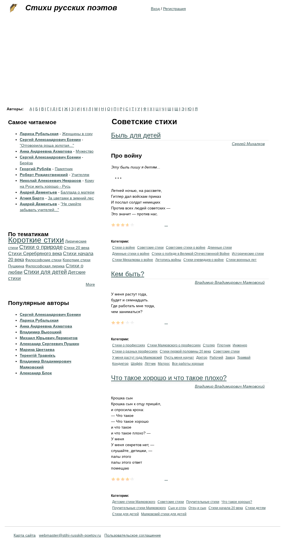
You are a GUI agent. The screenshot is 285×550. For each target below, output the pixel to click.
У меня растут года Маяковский (137, 358)
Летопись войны (168, 260)
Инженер (240, 345)
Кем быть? (127, 274)
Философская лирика (45, 266)
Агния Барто (32, 198)
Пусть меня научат (179, 358)
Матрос (164, 364)
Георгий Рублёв (35, 169)
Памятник (64, 169)
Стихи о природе (41, 247)
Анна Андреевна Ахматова (46, 151)
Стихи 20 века (76, 247)
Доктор (201, 358)
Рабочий (216, 358)
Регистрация (174, 8)
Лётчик (150, 364)
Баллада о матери (77, 192)
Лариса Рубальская (39, 133)
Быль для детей (136, 135)
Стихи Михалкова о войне (132, 260)
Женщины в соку (77, 133)
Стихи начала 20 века (225, 508)
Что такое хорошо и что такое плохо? (169, 378)
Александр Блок (36, 373)
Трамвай (243, 358)
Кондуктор (120, 364)
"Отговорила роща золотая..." (47, 145)
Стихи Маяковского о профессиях (174, 345)
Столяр (209, 345)
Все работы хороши (188, 364)
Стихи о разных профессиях (135, 351)
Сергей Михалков (248, 143)
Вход (155, 8)
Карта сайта (25, 535)
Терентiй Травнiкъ (37, 355)
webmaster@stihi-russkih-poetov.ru (70, 535)
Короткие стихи (36, 240)
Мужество (85, 151)
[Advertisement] (142, 65)
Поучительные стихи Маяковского (139, 508)
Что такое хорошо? (237, 502)
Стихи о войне (123, 248)
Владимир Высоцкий (41, 332)
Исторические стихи (248, 254)
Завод (230, 358)
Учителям (80, 174)
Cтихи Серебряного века (35, 253)
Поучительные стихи (202, 502)
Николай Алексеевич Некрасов (50, 180)
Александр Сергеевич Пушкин (49, 343)
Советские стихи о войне (185, 248)
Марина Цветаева (37, 349)
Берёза (26, 163)
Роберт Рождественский (44, 174)
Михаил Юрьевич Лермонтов (49, 338)
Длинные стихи (220, 248)
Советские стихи (150, 248)
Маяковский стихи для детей (163, 514)
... (166, 224)
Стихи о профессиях (128, 345)
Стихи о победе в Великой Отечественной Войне (191, 254)
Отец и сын (197, 508)
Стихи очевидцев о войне (203, 260)
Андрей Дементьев (38, 192)
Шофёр (136, 364)
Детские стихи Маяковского (133, 502)
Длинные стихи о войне (130, 254)
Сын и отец (177, 508)
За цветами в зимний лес (71, 198)
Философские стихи (43, 260)
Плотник (223, 345)
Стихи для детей (125, 514)
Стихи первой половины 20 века (185, 351)
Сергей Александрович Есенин (50, 139)
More (90, 284)
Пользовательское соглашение (132, 535)
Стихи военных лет (241, 260)
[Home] (13, 8)
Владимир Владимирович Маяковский (230, 282)
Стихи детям (255, 508)
